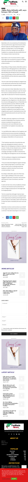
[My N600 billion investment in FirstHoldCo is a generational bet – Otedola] (21, 404)
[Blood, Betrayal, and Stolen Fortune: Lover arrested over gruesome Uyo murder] (21, 387)
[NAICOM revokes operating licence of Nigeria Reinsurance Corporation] (21, 395)
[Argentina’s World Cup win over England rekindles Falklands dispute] (21, 413)
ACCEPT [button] (14, 478)
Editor (4, 14)
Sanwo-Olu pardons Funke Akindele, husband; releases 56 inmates (7, 225)
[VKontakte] (16, 434)
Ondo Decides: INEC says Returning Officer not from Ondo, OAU (21, 225)
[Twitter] (10, 18)
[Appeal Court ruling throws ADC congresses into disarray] (22, 275)
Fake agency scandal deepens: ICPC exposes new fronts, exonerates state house (9, 378)
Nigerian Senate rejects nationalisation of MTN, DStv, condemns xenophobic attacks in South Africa (9, 283)
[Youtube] (19, 434)
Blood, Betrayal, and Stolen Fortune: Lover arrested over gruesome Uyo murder (10, 386)
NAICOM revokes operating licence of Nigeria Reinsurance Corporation (9, 395)
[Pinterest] (14, 18)
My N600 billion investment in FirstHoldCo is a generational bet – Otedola (10, 404)
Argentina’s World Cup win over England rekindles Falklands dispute (9, 412)
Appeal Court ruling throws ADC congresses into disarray (11, 274)
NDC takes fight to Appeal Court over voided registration (10, 292)
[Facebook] (7, 18)
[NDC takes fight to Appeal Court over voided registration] (22, 293)
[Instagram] (11, 434)
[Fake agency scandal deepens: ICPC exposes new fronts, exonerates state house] (21, 378)
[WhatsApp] (17, 18)
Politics (3, 8)
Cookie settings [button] (6, 478)
